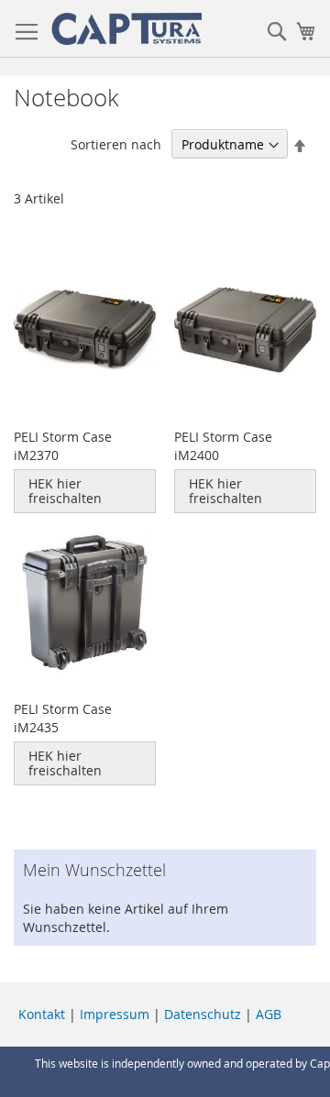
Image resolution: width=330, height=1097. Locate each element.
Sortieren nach (116, 144)
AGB (268, 1014)
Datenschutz (202, 1014)
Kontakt (41, 1014)
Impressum (114, 1014)
